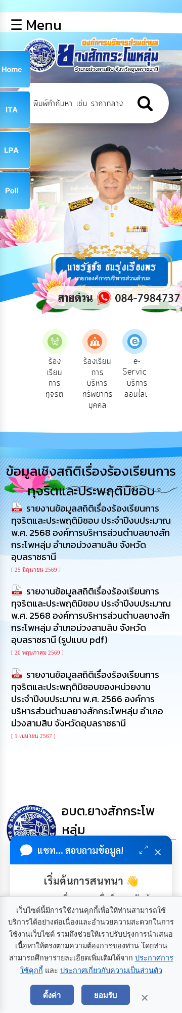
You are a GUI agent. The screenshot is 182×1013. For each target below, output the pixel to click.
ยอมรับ (105, 994)
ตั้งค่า (52, 994)
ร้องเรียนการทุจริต (55, 377)
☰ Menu (36, 24)
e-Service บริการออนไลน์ (137, 377)
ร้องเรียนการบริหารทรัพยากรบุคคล (97, 383)
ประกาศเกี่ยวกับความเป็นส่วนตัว (111, 970)
